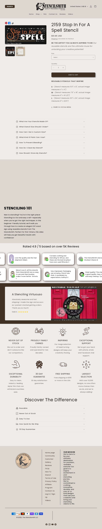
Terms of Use (50, 478)
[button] (10, 6)
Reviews (48, 465)
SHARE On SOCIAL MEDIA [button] (62, 107)
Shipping (54, 39)
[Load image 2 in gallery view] (20, 51)
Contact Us (50, 491)
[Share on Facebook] (9, 23)
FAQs (47, 468)
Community (50, 456)
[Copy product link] (12, 23)
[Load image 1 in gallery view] (10, 51)
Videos (48, 500)
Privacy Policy (51, 481)
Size (52, 53)
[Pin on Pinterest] (6, 23)
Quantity (54, 64)
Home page (50, 453)
